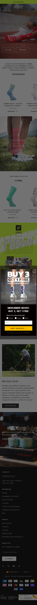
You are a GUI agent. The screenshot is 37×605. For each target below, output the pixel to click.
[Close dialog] (34, 271)
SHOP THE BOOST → (19, 328)
